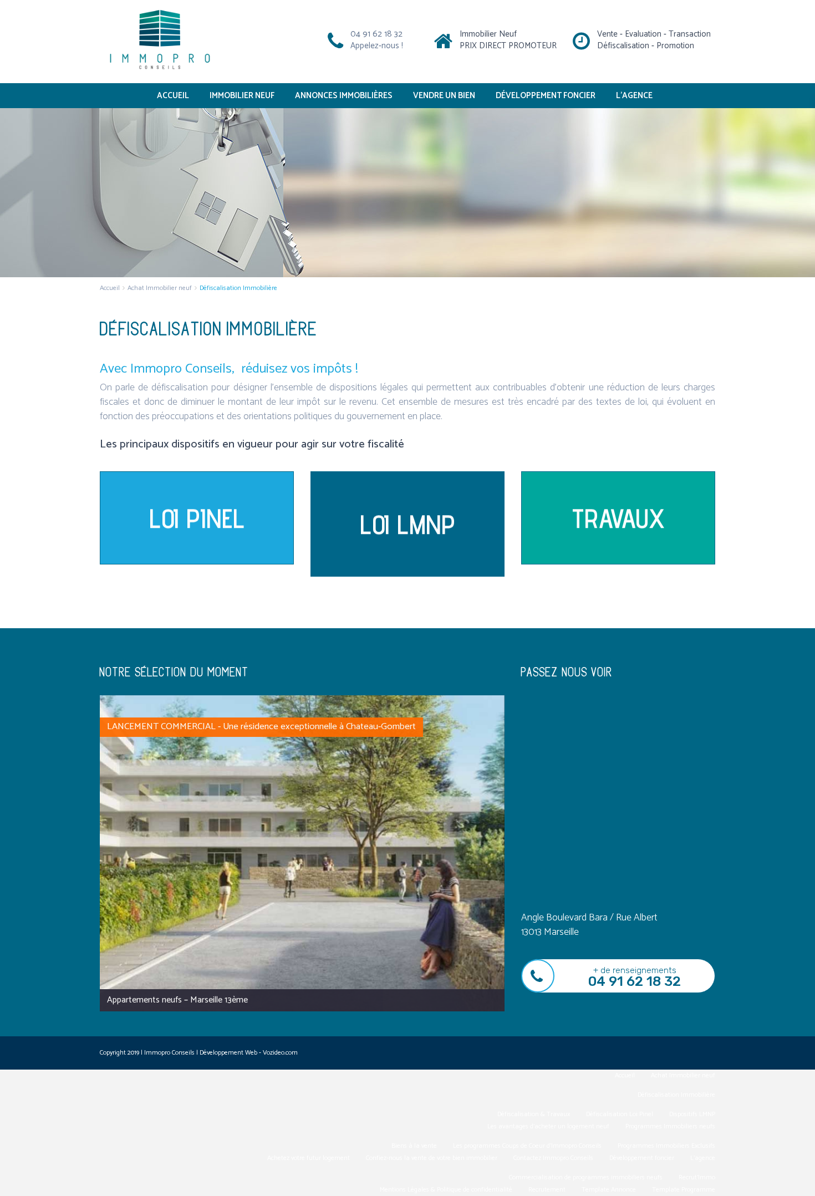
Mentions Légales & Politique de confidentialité (446, 1189)
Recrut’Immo (697, 1177)
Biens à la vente (414, 1146)
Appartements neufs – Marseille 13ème (177, 1000)
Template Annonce (609, 1189)
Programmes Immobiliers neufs (670, 1126)
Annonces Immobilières (344, 96)
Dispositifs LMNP (692, 1114)
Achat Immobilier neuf (160, 288)
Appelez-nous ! (376, 46)
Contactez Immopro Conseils (553, 1158)
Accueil (173, 96)
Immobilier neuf (242, 96)
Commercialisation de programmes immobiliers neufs (586, 1177)
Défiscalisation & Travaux (533, 1114)
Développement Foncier (545, 96)
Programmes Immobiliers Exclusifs (666, 1146)
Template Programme (683, 1189)
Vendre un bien (444, 96)
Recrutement (547, 1189)
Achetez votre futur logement (308, 1158)
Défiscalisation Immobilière (676, 1095)
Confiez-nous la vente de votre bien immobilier (431, 1158)
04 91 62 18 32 (376, 34)
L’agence (634, 96)
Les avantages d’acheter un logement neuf (548, 1126)
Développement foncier (641, 1158)
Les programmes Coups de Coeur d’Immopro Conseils (527, 1146)
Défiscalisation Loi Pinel (619, 1114)
